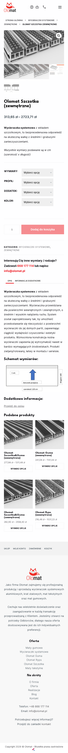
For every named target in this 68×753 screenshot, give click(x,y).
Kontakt (34, 698)
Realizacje (34, 690)
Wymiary (10, 171)
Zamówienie (35, 548)
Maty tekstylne (34, 668)
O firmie (34, 682)
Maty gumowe (34, 647)
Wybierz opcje (18, 469)
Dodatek (10, 190)
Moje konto (19, 548)
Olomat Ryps (34, 659)
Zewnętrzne (10, 24)
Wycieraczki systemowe (41, 20)
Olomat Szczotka (34, 664)
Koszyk (48, 548)
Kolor (8, 200)
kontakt (46, 724)
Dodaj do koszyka (43, 229)
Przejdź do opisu (14, 406)
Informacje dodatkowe (27, 281)
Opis (10, 281)
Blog (34, 694)
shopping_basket (37, 7)
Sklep (7, 548)
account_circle (32, 7)
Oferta (34, 686)
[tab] (10, 281)
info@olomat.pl (38, 711)
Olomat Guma (34, 655)
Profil (8, 181)
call (44, 7)
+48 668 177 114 (39, 706)
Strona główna (14, 20)
